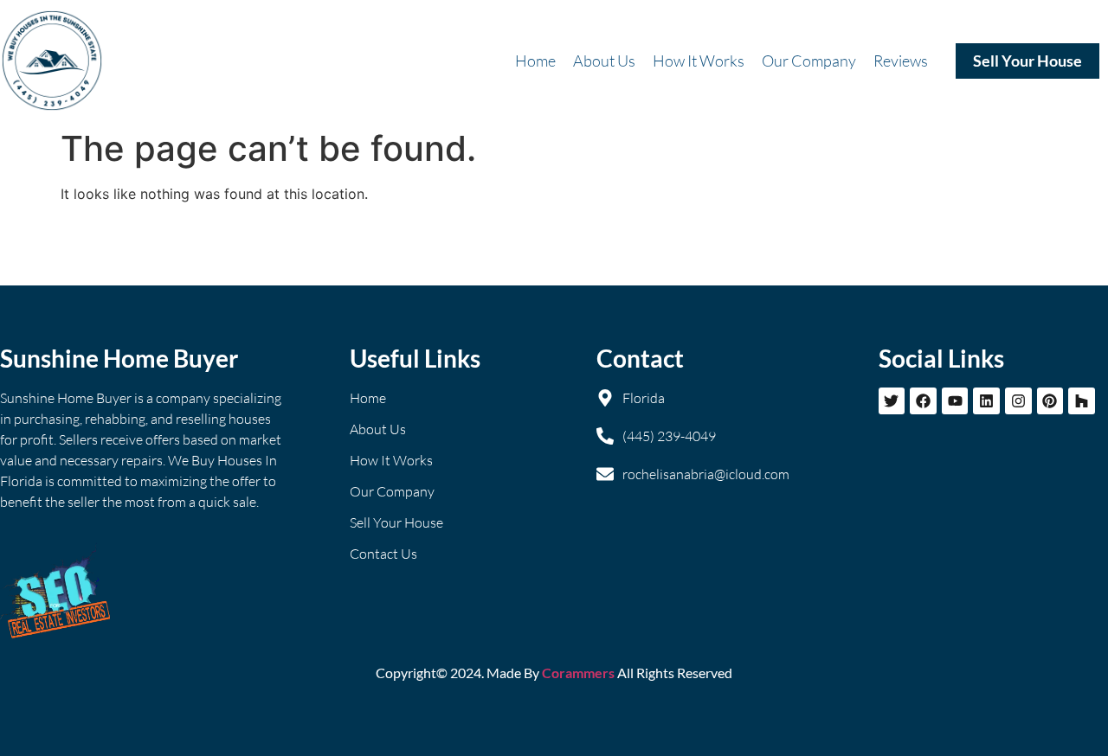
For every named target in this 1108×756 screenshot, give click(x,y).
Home (535, 60)
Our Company (809, 60)
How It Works (698, 60)
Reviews (900, 60)
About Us (604, 60)
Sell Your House (1027, 60)
